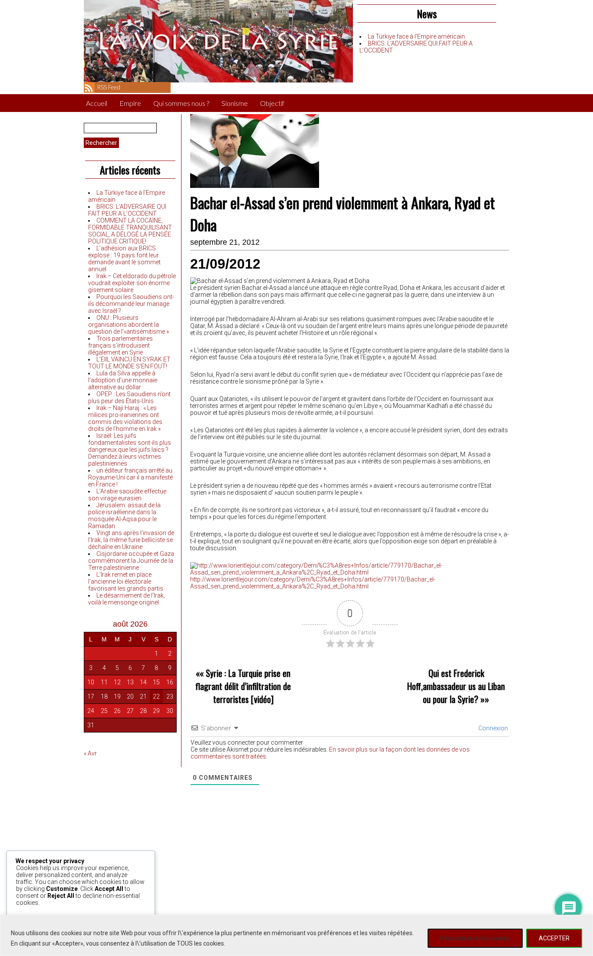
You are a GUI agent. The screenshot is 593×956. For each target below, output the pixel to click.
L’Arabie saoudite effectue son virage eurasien (127, 495)
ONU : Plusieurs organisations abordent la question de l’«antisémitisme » (128, 324)
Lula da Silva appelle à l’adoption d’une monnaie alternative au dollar (122, 380)
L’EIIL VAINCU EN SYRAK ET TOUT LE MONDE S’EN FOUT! (129, 363)
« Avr (90, 753)
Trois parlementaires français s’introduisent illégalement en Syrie (120, 345)
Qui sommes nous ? (181, 103)
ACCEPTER (554, 938)
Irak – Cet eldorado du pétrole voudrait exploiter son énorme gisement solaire (132, 283)
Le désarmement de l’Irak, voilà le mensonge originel (126, 599)
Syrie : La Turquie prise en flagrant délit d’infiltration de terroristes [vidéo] (243, 686)
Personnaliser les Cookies (475, 938)
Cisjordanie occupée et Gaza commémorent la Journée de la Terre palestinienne (131, 560)
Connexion (492, 728)
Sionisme (234, 103)
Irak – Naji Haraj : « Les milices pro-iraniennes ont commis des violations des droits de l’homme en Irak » (125, 418)
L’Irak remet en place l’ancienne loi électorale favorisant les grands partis (125, 581)
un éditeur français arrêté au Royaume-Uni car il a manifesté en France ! (130, 477)
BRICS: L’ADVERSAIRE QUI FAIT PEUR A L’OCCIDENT (127, 210)
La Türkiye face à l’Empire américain (416, 36)
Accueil (96, 103)
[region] (296, 935)
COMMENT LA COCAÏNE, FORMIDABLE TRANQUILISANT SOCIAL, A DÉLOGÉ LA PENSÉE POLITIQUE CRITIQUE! (130, 231)
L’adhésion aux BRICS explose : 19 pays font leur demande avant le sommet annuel (124, 259)
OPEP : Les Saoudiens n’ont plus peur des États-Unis (129, 397)
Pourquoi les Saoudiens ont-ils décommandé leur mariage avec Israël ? (131, 303)
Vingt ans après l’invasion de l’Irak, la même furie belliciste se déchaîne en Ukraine (131, 539)
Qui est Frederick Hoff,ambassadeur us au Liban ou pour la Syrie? (456, 686)
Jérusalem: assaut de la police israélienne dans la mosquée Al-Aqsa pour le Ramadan (124, 515)
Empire (130, 103)
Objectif (272, 103)
